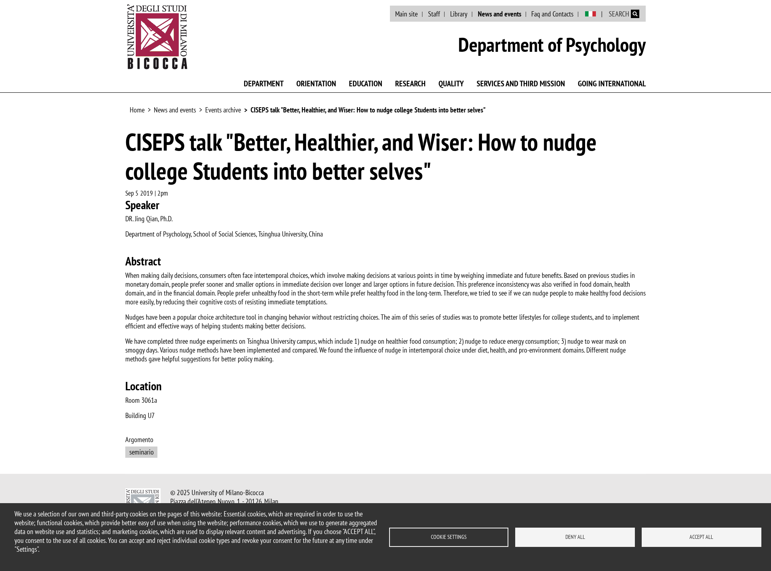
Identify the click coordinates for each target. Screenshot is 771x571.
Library (458, 13)
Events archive (223, 109)
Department (264, 83)
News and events (499, 13)
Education (365, 83)
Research (410, 83)
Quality (451, 83)
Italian (590, 14)
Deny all (575, 536)
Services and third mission (521, 83)
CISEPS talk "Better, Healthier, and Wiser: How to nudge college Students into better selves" (368, 109)
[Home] (157, 36)
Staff (434, 13)
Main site (406, 13)
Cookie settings (449, 536)
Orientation (316, 83)
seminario (141, 452)
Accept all (701, 536)
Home (137, 109)
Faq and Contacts (552, 13)
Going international (612, 83)
